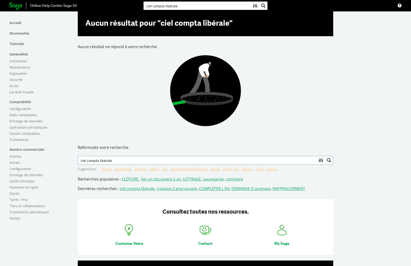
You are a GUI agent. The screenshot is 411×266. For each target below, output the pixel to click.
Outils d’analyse (22, 181)
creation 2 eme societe (177, 188)
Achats (15, 162)
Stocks (15, 193)
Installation (18, 61)
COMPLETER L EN (214, 188)
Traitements (19, 139)
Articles (15, 156)
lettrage (140, 169)
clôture (106, 169)
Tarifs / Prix (19, 199)
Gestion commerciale (27, 149)
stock (259, 169)
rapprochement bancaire (188, 169)
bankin (154, 169)
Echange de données (26, 121)
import (215, 169)
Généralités (19, 54)
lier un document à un (161, 179)
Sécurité (16, 79)
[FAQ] (399, 5)
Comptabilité (20, 102)
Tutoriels (17, 43)
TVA (164, 169)
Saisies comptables (25, 133)
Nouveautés (19, 33)
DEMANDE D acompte (251, 188)
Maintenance (20, 67)
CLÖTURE (130, 179)
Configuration (20, 108)
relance (271, 169)
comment (234, 179)
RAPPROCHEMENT (289, 188)
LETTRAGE (192, 179)
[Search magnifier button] (263, 6)
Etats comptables (23, 115)
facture (247, 169)
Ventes (15, 218)
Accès (14, 86)
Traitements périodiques (29, 212)
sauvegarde (122, 169)
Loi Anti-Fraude (22, 92)
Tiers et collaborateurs (27, 206)
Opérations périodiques (29, 127)
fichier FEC (231, 169)
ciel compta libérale (137, 188)
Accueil (15, 22)
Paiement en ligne (24, 187)
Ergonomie (18, 73)
